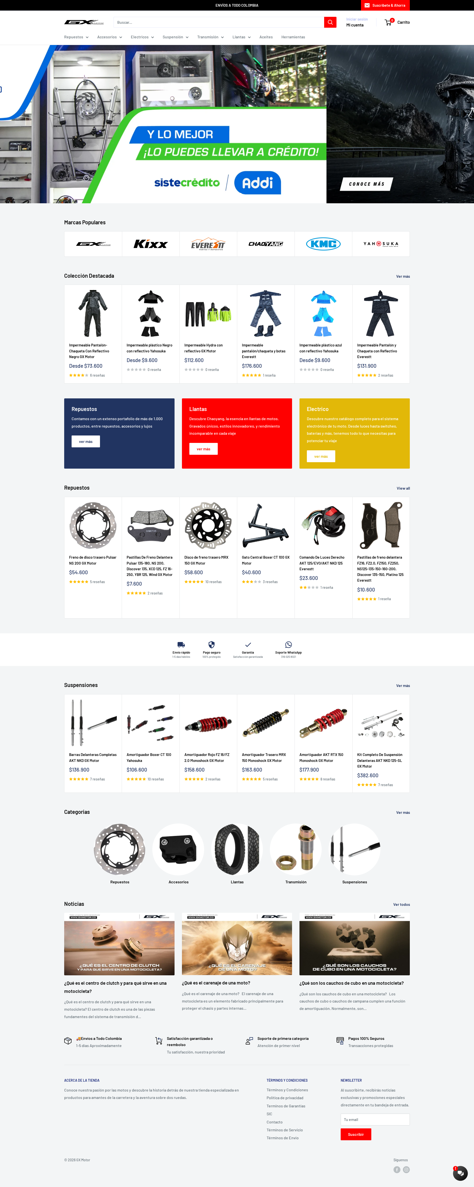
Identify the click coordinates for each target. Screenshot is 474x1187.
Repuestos (73, 36)
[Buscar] (330, 22)
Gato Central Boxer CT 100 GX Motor (266, 560)
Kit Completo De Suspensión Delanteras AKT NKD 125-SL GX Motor (379, 760)
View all (404, 488)
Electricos (140, 36)
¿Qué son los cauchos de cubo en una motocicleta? (351, 983)
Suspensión (173, 36)
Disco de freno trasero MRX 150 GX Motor (206, 560)
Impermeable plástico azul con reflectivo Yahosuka (320, 348)
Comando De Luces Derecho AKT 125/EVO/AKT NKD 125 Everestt (321, 563)
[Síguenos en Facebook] (397, 1169)
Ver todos (402, 904)
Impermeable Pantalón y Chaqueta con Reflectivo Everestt (377, 351)
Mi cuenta (355, 24)
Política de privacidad (285, 1097)
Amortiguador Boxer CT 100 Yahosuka (149, 757)
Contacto (275, 1121)
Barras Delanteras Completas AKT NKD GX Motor (93, 757)
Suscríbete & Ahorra (389, 5)
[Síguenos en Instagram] (406, 1169)
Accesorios (107, 36)
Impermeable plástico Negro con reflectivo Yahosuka (149, 348)
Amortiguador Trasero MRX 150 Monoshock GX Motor (264, 757)
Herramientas (293, 36)
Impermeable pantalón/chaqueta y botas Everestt (263, 351)
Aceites (266, 36)
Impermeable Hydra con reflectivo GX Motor (203, 348)
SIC (269, 1113)
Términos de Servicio (285, 1129)
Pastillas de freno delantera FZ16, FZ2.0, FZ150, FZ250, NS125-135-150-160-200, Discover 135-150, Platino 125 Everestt (380, 568)
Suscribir (356, 1134)
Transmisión (207, 36)
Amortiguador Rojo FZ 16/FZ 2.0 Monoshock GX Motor (206, 757)
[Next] (410, 334)
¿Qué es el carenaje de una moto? (216, 982)
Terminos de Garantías (286, 1105)
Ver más (403, 276)
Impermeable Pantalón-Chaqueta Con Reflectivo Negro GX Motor (89, 351)
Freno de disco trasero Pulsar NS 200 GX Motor (93, 560)
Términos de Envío (283, 1137)
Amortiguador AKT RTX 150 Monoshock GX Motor (321, 757)
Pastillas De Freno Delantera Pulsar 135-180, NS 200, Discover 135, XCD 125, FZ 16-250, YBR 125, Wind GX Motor (150, 566)
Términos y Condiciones (287, 1089)
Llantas (239, 36)
